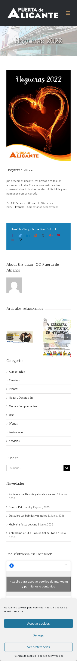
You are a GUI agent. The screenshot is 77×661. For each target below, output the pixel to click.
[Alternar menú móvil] (68, 13)
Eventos (19, 206)
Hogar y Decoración (21, 398)
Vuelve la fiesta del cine (23, 524)
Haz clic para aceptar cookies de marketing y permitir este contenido (38, 584)
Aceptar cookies (38, 623)
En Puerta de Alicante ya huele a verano (32, 494)
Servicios (14, 441)
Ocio (12, 415)
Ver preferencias (38, 647)
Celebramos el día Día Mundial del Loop (33, 533)
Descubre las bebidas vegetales (28, 516)
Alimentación (17, 371)
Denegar (38, 635)
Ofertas (13, 423)
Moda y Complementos (23, 406)
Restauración (16, 432)
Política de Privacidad (51, 655)
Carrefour (14, 380)
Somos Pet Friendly (20, 507)
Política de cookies (25, 655)
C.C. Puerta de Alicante (24, 203)
